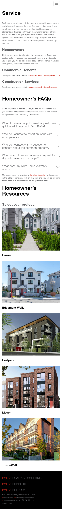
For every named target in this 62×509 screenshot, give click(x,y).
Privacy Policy (7, 503)
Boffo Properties (5, 3)
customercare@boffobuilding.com (43, 87)
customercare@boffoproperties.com (44, 75)
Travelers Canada (37, 175)
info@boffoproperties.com (25, 497)
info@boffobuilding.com (12, 500)
